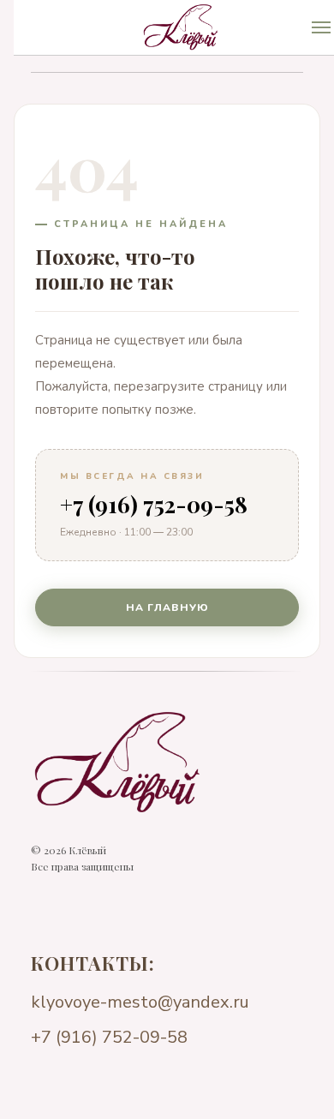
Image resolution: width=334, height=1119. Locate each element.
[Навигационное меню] (321, 27)
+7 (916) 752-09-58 (154, 504)
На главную (167, 607)
